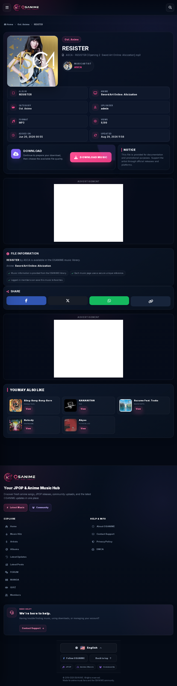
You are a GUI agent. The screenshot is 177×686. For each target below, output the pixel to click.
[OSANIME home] (26, 7)
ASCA (78, 67)
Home (9, 24)
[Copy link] (151, 301)
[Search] (170, 7)
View (28, 409)
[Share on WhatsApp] (109, 300)
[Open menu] (7, 7)
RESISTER (25, 94)
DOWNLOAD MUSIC (93, 157)
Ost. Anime (24, 24)
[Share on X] (68, 300)
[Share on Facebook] (26, 300)
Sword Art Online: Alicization (119, 94)
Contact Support (31, 628)
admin (105, 108)
